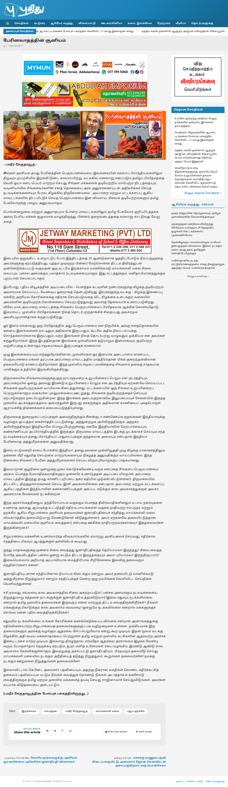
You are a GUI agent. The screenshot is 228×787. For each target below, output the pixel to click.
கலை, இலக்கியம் (140, 23)
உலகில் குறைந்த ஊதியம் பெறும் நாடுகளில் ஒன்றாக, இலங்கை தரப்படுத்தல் (196, 122)
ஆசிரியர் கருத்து (61, 23)
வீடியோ (181, 23)
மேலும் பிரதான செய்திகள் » (202, 193)
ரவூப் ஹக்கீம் (136, 711)
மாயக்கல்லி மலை (107, 711)
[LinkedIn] (70, 731)
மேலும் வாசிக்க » (198, 276)
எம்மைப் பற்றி (194, 781)
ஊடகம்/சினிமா (111, 23)
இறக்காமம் (29, 711)
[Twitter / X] (55, 731)
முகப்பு (180, 781)
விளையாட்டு (87, 23)
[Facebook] (47, 731)
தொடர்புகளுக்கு (202, 23)
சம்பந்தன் (50, 711)
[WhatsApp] (63, 731)
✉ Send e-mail (144, 731)
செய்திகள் (21, 23)
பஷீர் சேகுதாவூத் (76, 711)
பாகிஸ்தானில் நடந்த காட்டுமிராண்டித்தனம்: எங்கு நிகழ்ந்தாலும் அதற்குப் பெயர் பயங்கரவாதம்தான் (197, 264)
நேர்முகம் (163, 23)
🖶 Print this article (116, 731)
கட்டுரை (39, 23)
